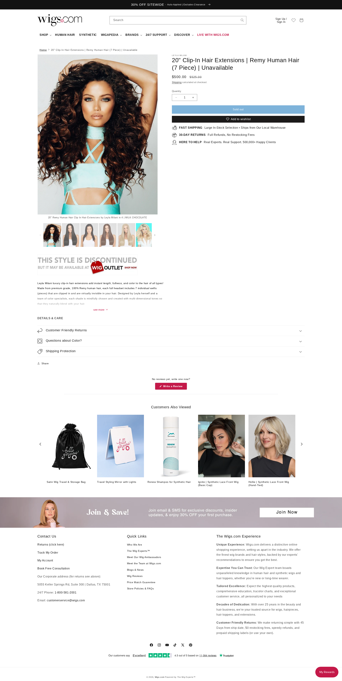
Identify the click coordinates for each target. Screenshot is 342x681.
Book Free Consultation (53, 568)
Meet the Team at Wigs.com (144, 563)
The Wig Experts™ (138, 550)
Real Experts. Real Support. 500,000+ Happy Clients (227, 142)
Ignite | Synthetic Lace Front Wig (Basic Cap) (218, 483)
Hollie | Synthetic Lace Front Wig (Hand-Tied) (268, 483)
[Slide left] (40, 235)
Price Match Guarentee (141, 582)
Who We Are (134, 544)
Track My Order (47, 552)
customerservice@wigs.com (66, 600)
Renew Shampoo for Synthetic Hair (169, 481)
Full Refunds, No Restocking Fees (217, 134)
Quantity (176, 91)
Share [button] (45, 363)
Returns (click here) (50, 544)
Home (43, 49)
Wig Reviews (135, 576)
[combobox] (242, 20)
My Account (45, 560)
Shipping (177, 82)
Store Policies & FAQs (140, 588)
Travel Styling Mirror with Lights (116, 481)
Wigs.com (159, 677)
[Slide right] (149, 137)
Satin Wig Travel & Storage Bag (66, 481)
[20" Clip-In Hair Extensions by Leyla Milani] (87, 274)
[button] (301, 20)
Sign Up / (281, 20)
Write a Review (174, 387)
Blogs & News (135, 569)
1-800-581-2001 (65, 592)
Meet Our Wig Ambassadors (144, 557)
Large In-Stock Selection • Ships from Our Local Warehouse (232, 127)
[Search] (242, 20)
